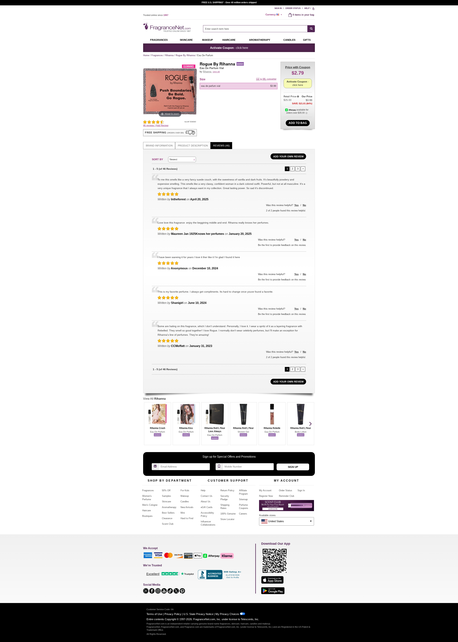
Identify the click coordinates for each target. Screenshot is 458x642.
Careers (243, 513)
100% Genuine (228, 513)
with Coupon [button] (297, 67)
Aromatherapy (169, 507)
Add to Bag (298, 122)
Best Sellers (168, 512)
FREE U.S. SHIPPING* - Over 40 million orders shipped (229, 2)
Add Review (162, 125)
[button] (170, 132)
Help (307, 8)
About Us (205, 501)
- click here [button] (229, 48)
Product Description (193, 145)
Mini (183, 512)
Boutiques (147, 516)
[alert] (274, 15)
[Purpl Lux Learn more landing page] (286, 507)
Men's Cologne (149, 505)
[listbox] (239, 86)
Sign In (278, 8)
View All (154, 398)
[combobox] (259, 28)
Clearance (167, 518)
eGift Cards (207, 507)
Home (146, 55)
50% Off (166, 490)
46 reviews (149, 125)
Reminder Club (286, 496)
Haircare (228, 39)
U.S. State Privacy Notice (198, 614)
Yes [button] (296, 205)
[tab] (159, 145)
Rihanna (169, 55)
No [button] (304, 205)
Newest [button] (173, 159)
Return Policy (227, 490)
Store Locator (227, 519)
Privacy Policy (172, 614)
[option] (238, 86)
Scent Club (167, 524)
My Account (265, 490)
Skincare (186, 39)
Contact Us (206, 496)
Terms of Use (154, 614)
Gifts (307, 39)
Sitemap (243, 499)
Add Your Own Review (288, 156)
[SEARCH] (311, 28)
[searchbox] (255, 28)
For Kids (185, 490)
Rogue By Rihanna (186, 55)
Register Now (266, 496)
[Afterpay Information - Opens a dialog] (290, 110)
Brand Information (159, 145)
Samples (166, 496)
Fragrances (159, 39)
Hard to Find (187, 518)
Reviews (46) (221, 145)
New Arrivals (187, 507)
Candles (185, 501)
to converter (266, 79)
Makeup (207, 39)
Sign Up (293, 466)
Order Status (293, 8)
